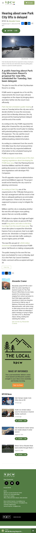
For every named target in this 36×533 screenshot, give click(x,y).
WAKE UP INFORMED (18, 371)
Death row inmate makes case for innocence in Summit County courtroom (24, 412)
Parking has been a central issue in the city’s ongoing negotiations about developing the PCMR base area (18, 160)
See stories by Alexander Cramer (20, 322)
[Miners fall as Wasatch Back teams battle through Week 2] (8, 449)
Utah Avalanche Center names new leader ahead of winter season (24, 430)
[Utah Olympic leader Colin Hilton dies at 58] (8, 401)
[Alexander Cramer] (6, 284)
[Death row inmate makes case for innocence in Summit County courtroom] (8, 413)
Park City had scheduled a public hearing (16, 107)
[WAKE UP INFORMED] (18, 351)
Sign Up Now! (18, 385)
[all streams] (33, 530)
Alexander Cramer (14, 21)
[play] (3, 531)
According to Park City (10, 189)
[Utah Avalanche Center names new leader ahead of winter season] (8, 431)
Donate (30, 3)
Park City (6, 267)
